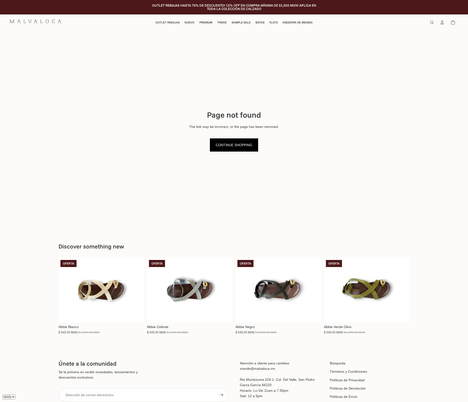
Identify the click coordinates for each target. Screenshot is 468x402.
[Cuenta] (442, 22)
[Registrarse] (221, 395)
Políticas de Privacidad (347, 380)
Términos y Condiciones (348, 371)
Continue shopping (234, 145)
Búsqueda (337, 363)
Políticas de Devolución (348, 388)
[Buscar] (432, 22)
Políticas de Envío (343, 397)
